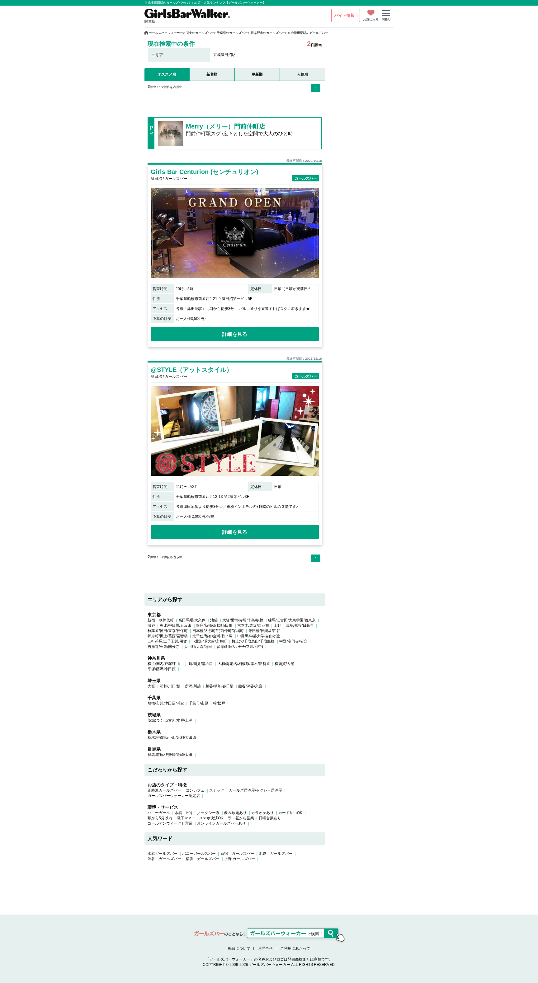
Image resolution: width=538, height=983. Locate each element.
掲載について (239, 948)
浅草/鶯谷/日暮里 (300, 625)
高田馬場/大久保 (191, 620)
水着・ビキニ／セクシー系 (197, 813)
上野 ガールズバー (239, 859)
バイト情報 (344, 15)
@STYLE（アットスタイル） (192, 369)
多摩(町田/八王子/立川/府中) (240, 646)
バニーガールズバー (199, 853)
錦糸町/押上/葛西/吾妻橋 (168, 636)
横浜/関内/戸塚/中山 (164, 664)
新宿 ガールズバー (237, 853)
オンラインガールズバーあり (221, 823)
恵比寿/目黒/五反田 (175, 625)
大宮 (151, 686)
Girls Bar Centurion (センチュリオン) (204, 171)
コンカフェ (195, 790)
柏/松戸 (219, 703)
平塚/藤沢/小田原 (162, 669)
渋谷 (151, 625)
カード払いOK (290, 813)
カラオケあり (262, 813)
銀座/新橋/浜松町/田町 (214, 625)
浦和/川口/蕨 (170, 686)
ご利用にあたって (295, 948)
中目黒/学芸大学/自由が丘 (258, 636)
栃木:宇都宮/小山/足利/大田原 (172, 737)
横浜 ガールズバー (202, 859)
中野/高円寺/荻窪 (293, 641)
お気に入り (371, 19)
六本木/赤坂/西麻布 (253, 625)
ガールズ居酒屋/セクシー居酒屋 (255, 790)
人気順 (302, 74)
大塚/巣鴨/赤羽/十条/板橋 (242, 620)
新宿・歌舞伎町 (161, 620)
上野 (277, 625)
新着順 (212, 74)
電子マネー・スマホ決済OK (200, 818)
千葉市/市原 (198, 703)
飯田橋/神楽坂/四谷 (264, 631)
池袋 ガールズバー (275, 853)
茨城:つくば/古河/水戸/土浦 (170, 720)
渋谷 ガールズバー (164, 859)
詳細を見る (234, 334)
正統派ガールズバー (164, 790)
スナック (216, 790)
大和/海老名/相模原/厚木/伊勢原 (244, 664)
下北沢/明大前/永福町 (209, 641)
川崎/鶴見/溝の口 (199, 664)
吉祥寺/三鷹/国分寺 (163, 646)
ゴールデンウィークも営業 (170, 823)
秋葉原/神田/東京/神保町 (168, 631)
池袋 (214, 620)
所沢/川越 (193, 686)
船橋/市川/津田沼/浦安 (166, 703)
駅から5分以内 (160, 818)
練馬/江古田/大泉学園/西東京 (292, 620)
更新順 (257, 74)
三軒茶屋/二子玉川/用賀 (167, 641)
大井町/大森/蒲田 (198, 646)
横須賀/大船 (284, 664)
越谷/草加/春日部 (219, 686)
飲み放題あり (235, 813)
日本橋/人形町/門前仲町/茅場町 (218, 631)
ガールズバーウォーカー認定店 (174, 795)
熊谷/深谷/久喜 (250, 686)
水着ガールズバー (162, 853)
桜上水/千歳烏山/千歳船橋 (253, 641)
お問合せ (265, 948)
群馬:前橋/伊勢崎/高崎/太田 (170, 754)
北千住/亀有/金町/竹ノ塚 (212, 636)
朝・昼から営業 (241, 818)
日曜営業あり (270, 818)
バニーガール (159, 813)
